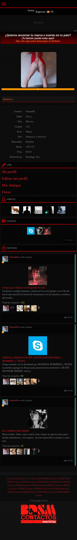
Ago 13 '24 (68, 317)
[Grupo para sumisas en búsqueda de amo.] (46, 230)
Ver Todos (68, 240)
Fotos (6, 192)
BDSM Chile (64, 478)
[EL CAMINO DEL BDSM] (38, 230)
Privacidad (36, 478)
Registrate (40, 11)
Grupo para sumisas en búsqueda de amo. (24, 287)
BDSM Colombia (55, 485)
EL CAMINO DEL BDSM (15, 430)
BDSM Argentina (49, 478)
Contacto (10, 478)
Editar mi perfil (14, 178)
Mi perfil (9, 172)
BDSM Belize (30, 492)
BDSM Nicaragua (26, 488)
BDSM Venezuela (24, 485)
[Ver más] (38, 307)
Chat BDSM (57, 492)
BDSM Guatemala (15, 492)
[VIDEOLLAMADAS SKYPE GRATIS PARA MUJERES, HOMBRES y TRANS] (30, 230)
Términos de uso (23, 478)
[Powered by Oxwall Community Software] (38, 513)
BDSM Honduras (60, 488)
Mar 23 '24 (68, 391)
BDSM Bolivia (44, 482)
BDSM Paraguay (30, 482)
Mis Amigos (11, 185)
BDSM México (44, 492)
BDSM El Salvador (43, 488)
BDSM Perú (58, 482)
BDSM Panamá (39, 485)
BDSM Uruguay (14, 482)
